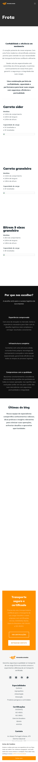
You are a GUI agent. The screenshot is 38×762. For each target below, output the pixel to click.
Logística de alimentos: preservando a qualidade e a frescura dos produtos (18, 473)
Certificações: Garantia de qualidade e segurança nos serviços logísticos (18, 574)
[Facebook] (22, 677)
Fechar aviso (19, 758)
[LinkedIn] (10, 677)
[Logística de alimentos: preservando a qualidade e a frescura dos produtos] (19, 456)
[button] (19, 634)
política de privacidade (19, 754)
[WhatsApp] (27, 677)
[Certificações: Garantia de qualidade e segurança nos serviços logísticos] (19, 556)
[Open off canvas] (35, 3)
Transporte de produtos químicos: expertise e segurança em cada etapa (17, 524)
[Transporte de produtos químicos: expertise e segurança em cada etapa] (19, 506)
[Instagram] (16, 677)
